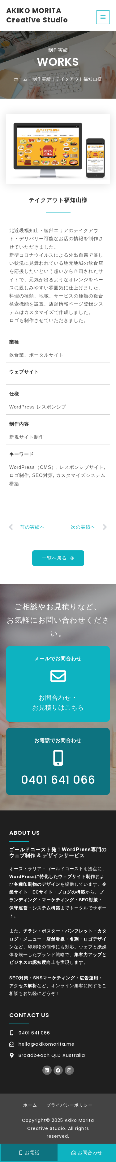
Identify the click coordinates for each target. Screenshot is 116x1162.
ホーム (30, 1105)
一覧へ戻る (54, 558)
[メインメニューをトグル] (103, 17)
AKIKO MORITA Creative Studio (37, 15)
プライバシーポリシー (69, 1105)
